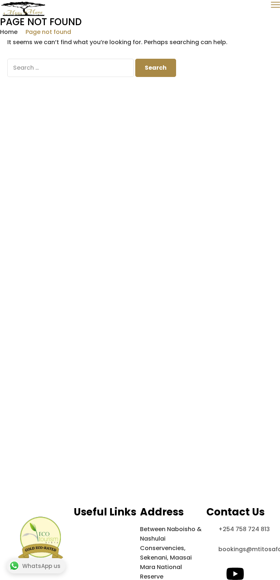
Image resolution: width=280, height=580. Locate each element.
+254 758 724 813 (244, 529)
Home (9, 32)
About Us (87, 529)
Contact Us (91, 538)
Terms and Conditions (107, 548)
